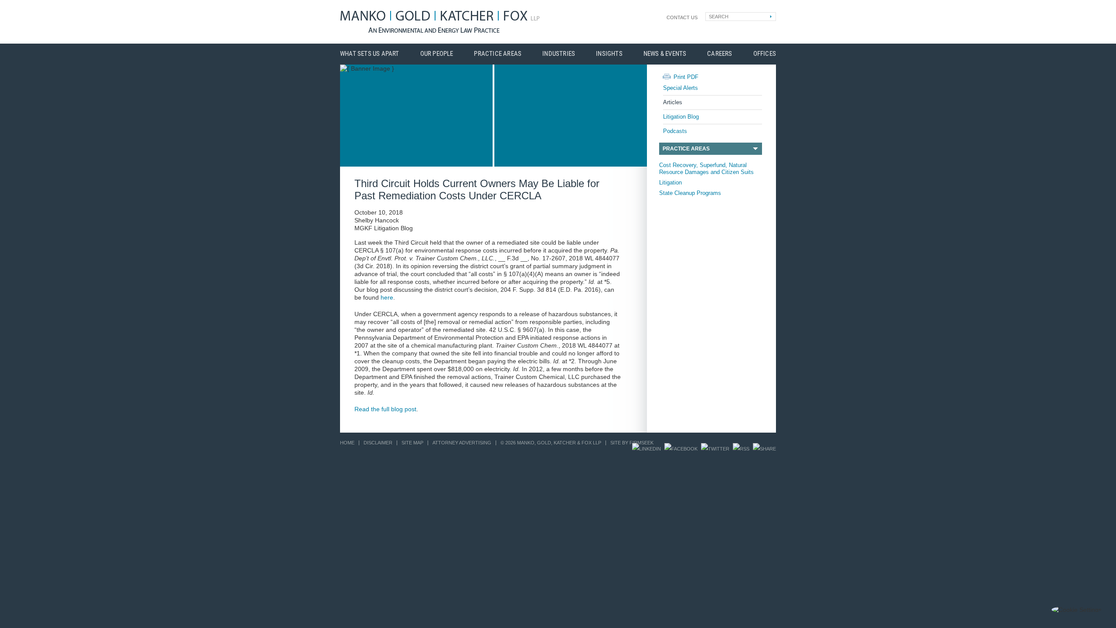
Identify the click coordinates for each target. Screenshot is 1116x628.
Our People (436, 54)
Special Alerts (680, 88)
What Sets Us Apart (369, 54)
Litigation (670, 182)
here (387, 297)
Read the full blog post (385, 409)
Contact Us (682, 17)
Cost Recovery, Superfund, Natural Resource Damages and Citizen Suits (706, 168)
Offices (764, 54)
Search (718, 16)
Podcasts (675, 131)
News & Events (665, 54)
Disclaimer (378, 442)
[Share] (764, 448)
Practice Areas (497, 54)
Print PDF (686, 77)
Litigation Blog (681, 116)
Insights (609, 54)
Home (347, 442)
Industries (558, 54)
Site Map (412, 442)
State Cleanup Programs (690, 193)
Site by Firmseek (631, 442)
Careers (719, 54)
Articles (672, 102)
